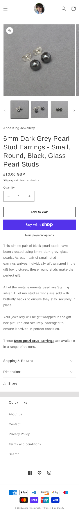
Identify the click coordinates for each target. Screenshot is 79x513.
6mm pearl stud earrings (34, 341)
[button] (5, 8)
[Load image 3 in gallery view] (59, 109)
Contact (14, 424)
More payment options (39, 235)
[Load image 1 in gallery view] (19, 109)
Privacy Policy (19, 434)
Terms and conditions (25, 444)
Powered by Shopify (54, 508)
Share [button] (12, 383)
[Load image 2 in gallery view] (39, 109)
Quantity (9, 187)
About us (15, 414)
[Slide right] (74, 110)
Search (14, 454)
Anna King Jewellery (33, 508)
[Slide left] (5, 110)
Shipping (8, 180)
